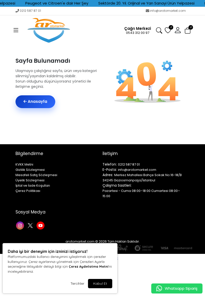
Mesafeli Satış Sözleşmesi (36, 175)
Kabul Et (100, 283)
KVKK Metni (24, 164)
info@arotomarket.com (168, 11)
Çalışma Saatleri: (117, 185)
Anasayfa (37, 101)
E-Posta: (109, 169)
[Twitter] (31, 225)
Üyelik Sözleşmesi (30, 180)
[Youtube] (41, 225)
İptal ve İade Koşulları (33, 185)
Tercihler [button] (77, 283)
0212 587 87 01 (30, 11)
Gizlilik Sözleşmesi (30, 169)
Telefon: (109, 164)
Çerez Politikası (28, 190)
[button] (16, 30)
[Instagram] (21, 225)
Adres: (107, 174)
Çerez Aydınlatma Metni (88, 266)
